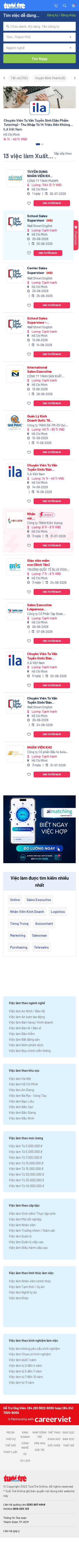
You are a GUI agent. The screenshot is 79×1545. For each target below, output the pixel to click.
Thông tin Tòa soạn (15, 1517)
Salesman (39, 935)
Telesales (41, 947)
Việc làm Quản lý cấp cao (26, 1242)
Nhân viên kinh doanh (27, 911)
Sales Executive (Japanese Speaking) (39, 607)
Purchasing (18, 947)
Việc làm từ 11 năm (21, 1382)
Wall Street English (39, 226)
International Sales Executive (39, 369)
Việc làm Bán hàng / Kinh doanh (31, 1022)
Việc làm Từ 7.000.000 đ (25, 1157)
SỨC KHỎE (54, 1445)
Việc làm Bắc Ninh (21, 1118)
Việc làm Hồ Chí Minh (23, 1084)
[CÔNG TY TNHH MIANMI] (15, 178)
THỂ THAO (54, 1432)
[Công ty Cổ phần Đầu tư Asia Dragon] (15, 753)
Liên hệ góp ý (11, 1531)
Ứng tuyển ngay (52, 203)
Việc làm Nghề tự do (23, 1292)
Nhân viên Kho (31, 516)
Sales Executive (39, 899)
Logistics (58, 911)
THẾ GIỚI (10, 1445)
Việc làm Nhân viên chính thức (30, 1281)
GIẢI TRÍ (39, 1449)
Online (15, 899)
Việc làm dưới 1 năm (22, 1360)
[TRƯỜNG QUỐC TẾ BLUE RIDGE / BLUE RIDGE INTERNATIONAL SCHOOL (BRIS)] (15, 566)
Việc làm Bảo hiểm (22, 1034)
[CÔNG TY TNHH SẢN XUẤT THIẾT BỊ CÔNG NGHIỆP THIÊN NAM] (15, 373)
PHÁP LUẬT (11, 1452)
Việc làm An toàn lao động (27, 1017)
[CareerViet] (52, 1419)
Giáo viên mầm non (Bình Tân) (38, 562)
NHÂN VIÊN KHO (39, 747)
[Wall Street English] (15, 222)
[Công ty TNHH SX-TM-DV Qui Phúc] (15, 422)
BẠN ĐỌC (68, 1439)
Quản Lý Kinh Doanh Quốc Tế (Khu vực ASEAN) (40, 418)
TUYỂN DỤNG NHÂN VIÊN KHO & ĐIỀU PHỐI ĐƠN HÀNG (40, 173)
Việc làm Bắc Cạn (21, 1107)
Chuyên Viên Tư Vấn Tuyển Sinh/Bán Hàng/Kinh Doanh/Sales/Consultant (46, 700)
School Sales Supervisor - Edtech (37, 320)
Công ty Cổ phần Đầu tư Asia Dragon (46, 752)
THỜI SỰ (11, 1439)
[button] (65, 5)
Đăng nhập (68, 15)
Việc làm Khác (19, 1298)
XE (25, 1454)
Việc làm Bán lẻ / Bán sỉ (25, 1028)
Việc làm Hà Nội (20, 1079)
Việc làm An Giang (21, 1090)
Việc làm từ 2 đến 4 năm (25, 1365)
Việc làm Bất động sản (24, 1039)
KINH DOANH (25, 1435)
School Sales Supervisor (39, 218)
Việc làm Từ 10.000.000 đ (26, 1163)
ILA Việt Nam (36, 474)
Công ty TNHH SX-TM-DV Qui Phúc (46, 425)
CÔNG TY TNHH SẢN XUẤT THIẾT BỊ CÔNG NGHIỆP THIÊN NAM (47, 376)
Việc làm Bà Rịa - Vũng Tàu (28, 1095)
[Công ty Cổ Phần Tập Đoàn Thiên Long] (15, 611)
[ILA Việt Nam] (15, 471)
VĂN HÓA (39, 1443)
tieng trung (19, 923)
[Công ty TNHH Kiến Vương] (15, 520)
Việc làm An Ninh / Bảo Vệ (27, 1011)
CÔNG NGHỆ (25, 1445)
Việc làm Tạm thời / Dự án (27, 1287)
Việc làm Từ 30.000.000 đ (26, 1180)
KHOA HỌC (54, 1439)
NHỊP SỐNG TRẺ (39, 1435)
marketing (17, 935)
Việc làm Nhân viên (22, 1225)
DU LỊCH (25, 1460)
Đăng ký (52, 15)
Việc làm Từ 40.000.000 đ (26, 1186)
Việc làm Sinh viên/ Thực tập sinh (32, 1213)
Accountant (44, 923)
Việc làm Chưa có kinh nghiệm (30, 1354)
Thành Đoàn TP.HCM (16, 1522)
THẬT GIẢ (68, 1445)
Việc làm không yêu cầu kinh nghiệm (34, 1348)
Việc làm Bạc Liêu (21, 1101)
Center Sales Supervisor (39, 270)
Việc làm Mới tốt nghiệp (25, 1219)
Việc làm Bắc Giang (22, 1112)
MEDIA (10, 1432)
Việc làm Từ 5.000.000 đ (25, 1152)
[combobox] (39, 26)
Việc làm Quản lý (20, 1236)
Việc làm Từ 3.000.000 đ (25, 1146)
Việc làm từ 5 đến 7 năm (25, 1371)
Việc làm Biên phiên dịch (26, 1045)
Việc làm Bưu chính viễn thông (30, 1051)
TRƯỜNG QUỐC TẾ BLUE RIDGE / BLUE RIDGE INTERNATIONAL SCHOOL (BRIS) (48, 570)
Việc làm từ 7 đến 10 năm (26, 1377)
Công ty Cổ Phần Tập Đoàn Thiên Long (45, 614)
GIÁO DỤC (68, 1432)
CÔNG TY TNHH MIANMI (42, 181)
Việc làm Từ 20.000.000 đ (26, 1174)
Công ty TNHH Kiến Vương (45, 523)
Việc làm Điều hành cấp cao (28, 1248)
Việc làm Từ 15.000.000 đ (26, 1169)
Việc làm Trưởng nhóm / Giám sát (32, 1230)
